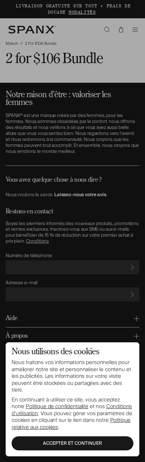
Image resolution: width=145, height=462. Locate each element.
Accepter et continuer (72, 443)
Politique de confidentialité (57, 406)
